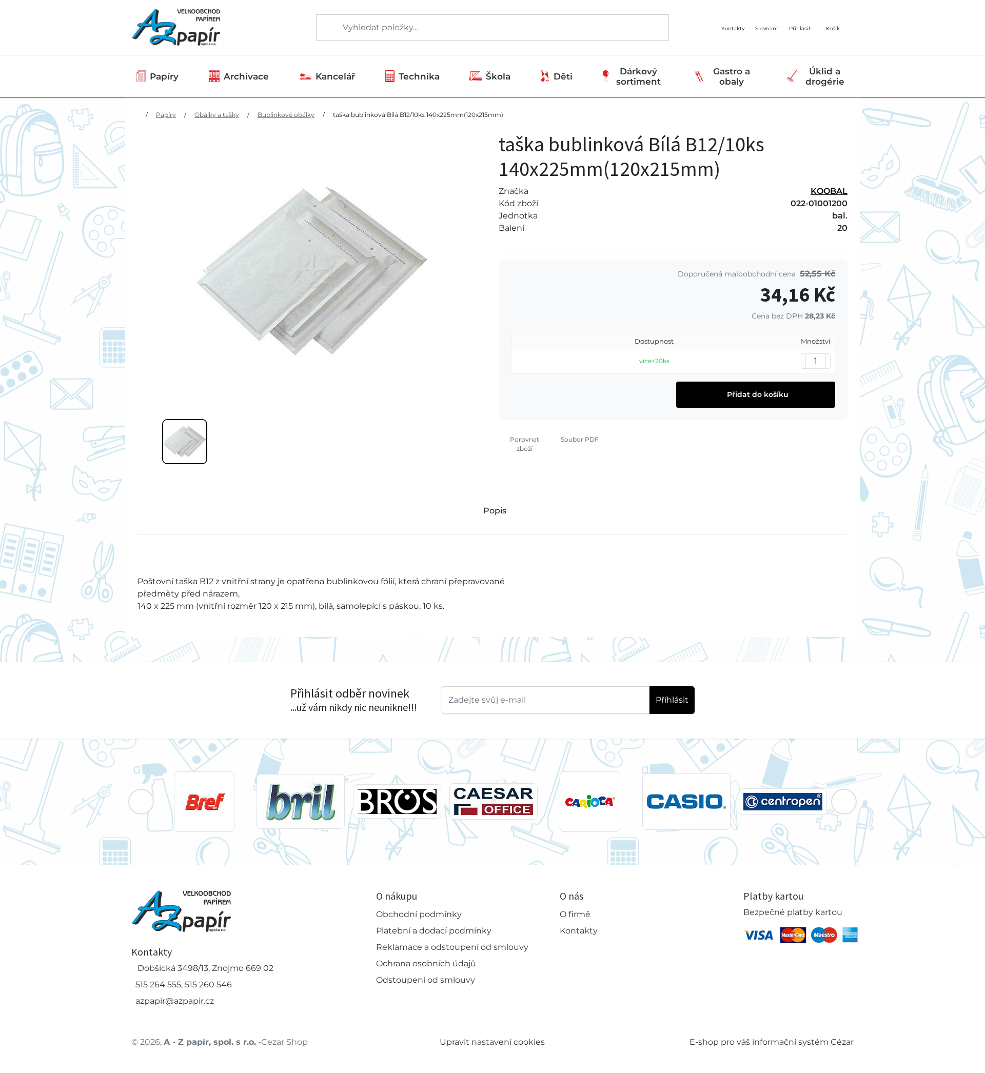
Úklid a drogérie (824, 76)
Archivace (246, 76)
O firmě (575, 914)
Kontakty (579, 931)
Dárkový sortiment (638, 76)
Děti (563, 76)
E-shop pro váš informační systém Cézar (772, 1042)
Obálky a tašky (216, 114)
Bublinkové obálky (286, 114)
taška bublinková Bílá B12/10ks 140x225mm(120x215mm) (418, 114)
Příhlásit (672, 700)
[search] (325, 28)
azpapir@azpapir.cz (174, 1001)
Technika (419, 76)
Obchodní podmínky (419, 914)
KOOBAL (829, 191)
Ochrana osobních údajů (426, 963)
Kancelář (335, 76)
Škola (498, 76)
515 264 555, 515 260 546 (183, 984)
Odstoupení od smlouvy (425, 980)
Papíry (164, 76)
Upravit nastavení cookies (492, 1042)
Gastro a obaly (731, 76)
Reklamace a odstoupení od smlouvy (452, 947)
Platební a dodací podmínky (433, 931)
